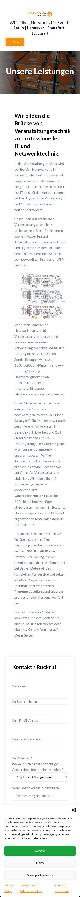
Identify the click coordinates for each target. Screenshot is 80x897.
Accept (40, 851)
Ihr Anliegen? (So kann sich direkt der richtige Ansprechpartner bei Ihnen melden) (37, 764)
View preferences (40, 875)
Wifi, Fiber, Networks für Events (40, 22)
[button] (73, 810)
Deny (40, 863)
